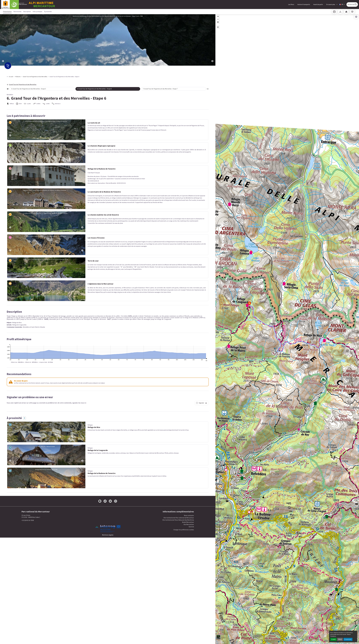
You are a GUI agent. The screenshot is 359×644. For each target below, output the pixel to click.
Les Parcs (291, 4)
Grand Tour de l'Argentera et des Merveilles (35, 77)
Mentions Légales (107, 535)
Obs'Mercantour (189, 524)
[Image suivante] (212, 40)
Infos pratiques (37, 12)
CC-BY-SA (339, 643)
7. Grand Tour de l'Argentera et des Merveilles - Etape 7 (160, 89)
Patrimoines (17, 12)
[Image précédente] (3, 40)
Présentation (7, 12)
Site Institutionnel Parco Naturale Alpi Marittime (178, 520)
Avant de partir (318, 4)
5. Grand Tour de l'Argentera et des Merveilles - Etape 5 (28, 89)
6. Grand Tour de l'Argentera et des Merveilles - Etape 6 (94, 89)
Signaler (201, 403)
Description (27, 12)
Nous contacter (189, 515)
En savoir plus (348, 639)
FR (342, 4)
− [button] (218, 19)
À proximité (48, 12)
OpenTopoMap (333, 643)
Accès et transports (303, 4)
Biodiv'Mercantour (188, 522)
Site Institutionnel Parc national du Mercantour (179, 518)
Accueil (11, 77)
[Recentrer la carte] (218, 27)
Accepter (333, 639)
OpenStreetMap (310, 643)
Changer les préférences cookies (183, 530)
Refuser (340, 639)
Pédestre (18, 77)
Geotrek (191, 527)
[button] (218, 22)
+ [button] (218, 16)
